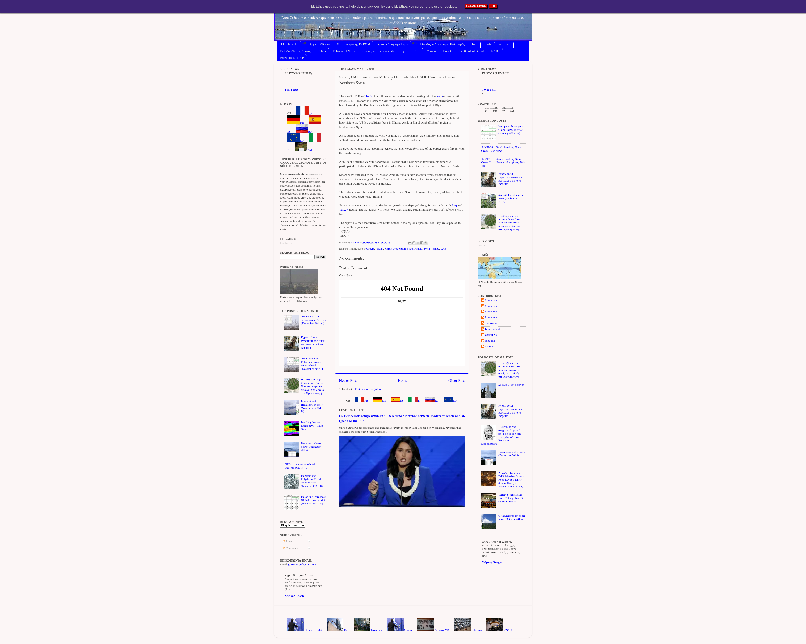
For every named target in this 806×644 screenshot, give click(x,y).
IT (419, 400)
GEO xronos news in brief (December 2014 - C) (299, 465)
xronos (489, 346)
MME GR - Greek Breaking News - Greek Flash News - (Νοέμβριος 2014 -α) (503, 162)
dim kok (490, 340)
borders (369, 248)
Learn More (476, 6)
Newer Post (348, 380)
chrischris (491, 335)
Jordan (369, 96)
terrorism (504, 44)
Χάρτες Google (294, 596)
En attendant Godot (471, 51)
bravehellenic (493, 329)
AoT (309, 150)
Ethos (322, 51)
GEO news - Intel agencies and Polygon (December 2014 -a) (313, 320)
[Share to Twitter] (418, 243)
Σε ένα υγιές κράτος (511, 385)
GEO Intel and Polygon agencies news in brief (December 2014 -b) (313, 364)
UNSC (507, 630)
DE (384, 400)
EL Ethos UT (289, 44)
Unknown (491, 300)
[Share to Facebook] (422, 243)
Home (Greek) (313, 630)
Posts (288, 541)
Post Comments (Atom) (369, 389)
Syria (488, 44)
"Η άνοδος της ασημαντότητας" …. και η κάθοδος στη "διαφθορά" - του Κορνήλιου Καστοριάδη (502, 435)
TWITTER (291, 90)
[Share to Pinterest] (426, 243)
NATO (495, 51)
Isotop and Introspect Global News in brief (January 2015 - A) (313, 500)
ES (402, 400)
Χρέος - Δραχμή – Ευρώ (392, 44)
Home (402, 380)
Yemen (431, 51)
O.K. (493, 6)
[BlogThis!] (414, 243)
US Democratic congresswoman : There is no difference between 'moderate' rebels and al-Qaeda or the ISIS (402, 418)
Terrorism (376, 630)
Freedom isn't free (292, 57)
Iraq (474, 44)
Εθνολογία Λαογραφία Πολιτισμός (442, 44)
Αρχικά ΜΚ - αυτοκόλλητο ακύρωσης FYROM (339, 44)
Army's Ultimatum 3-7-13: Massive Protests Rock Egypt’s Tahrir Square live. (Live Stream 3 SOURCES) (511, 479)
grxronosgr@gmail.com (302, 564)
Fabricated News (344, 51)
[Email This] (410, 243)
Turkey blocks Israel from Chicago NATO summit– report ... (510, 498)
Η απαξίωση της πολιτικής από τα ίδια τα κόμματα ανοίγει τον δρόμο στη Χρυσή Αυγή (312, 386)
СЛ (417, 51)
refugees (476, 630)
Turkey (343, 209)
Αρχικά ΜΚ (441, 630)
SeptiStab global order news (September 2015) (511, 198)
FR (366, 400)
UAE (443, 248)
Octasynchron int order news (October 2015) (511, 517)
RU (437, 400)
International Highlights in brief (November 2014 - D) (312, 406)
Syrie (404, 51)
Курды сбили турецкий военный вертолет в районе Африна (313, 343)
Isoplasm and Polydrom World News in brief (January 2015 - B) (312, 481)
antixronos (491, 323)
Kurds (388, 248)
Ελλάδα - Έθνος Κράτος (295, 51)
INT (346, 630)
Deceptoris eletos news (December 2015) (311, 446)
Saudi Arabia (414, 248)
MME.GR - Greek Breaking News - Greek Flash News (502, 149)
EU (455, 400)
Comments (291, 548)
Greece (408, 630)
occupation (399, 248)
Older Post (456, 380)
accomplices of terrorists (378, 51)
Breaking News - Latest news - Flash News (312, 425)
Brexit (447, 51)
